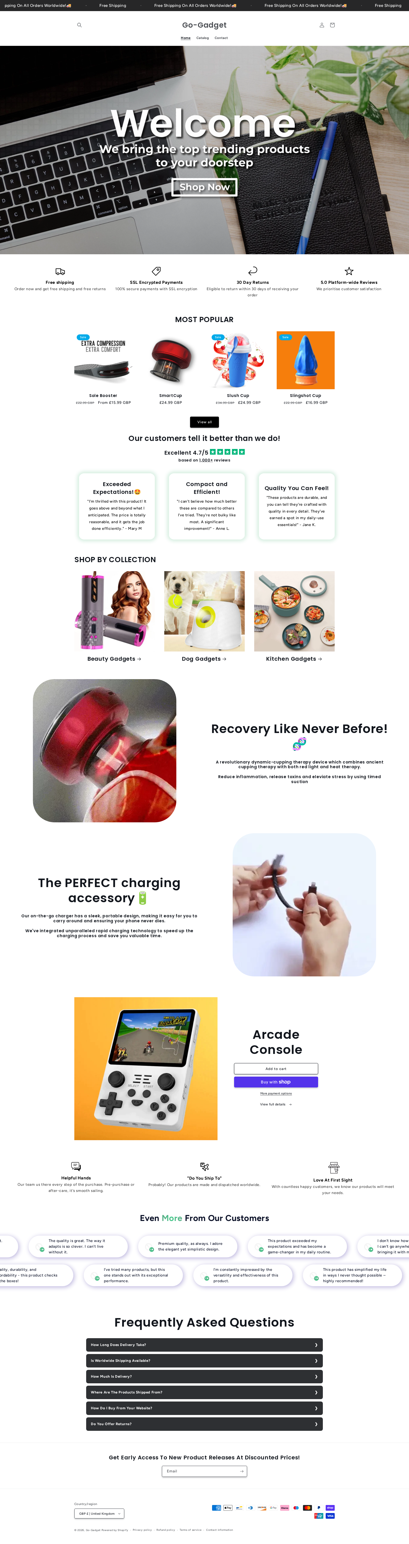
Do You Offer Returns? (111, 1424)
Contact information (219, 1529)
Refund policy (165, 1529)
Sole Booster (103, 395)
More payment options (276, 1093)
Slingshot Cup (305, 395)
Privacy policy (142, 1529)
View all (204, 422)
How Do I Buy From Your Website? (121, 1408)
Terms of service (190, 1529)
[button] (79, 25)
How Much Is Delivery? (111, 1376)
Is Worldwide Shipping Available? (120, 1361)
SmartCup (170, 395)
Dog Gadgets (201, 659)
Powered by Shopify (115, 1530)
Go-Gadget (93, 1530)
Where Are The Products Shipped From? (127, 1392)
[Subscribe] (241, 1471)
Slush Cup (238, 395)
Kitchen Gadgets (291, 659)
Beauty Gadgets (111, 659)
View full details (273, 1104)
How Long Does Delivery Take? (118, 1345)
